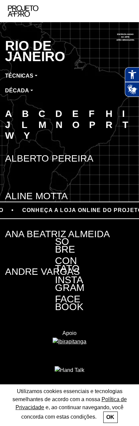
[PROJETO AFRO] (33, 11)
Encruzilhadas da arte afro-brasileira (125, 37)
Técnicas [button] (19, 76)
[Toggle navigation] (126, 11)
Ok (110, 417)
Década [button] (17, 90)
